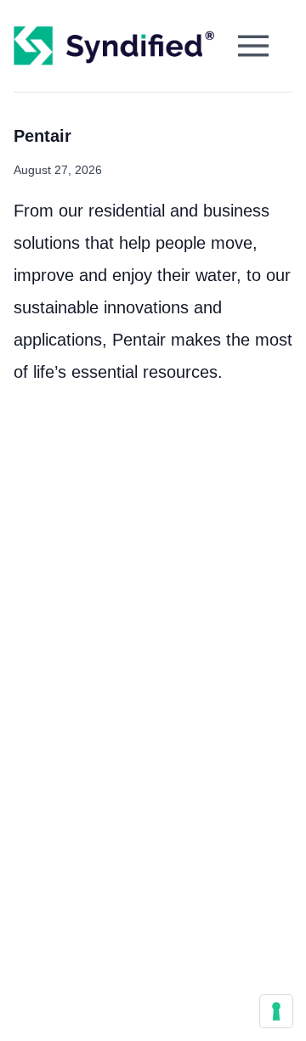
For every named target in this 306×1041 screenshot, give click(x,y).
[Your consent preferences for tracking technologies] (276, 1011)
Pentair (42, 136)
